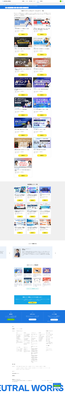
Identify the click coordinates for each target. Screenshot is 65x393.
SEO (21, 366)
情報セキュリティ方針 (49, 380)
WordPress (30, 366)
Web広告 (20, 366)
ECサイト (27, 366)
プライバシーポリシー (52, 321)
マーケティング (34, 366)
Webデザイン (41, 366)
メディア (13, 366)
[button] (55, 253)
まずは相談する (33, 319)
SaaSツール (37, 366)
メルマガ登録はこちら (32, 302)
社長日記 (45, 366)
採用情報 (13, 375)
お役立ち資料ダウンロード (15, 373)
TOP (3, 4)
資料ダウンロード (11, 319)
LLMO (17, 366)
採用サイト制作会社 (22, 369)
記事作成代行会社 (27, 369)
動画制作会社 (17, 369)
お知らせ (24, 366)
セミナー (13, 371)
